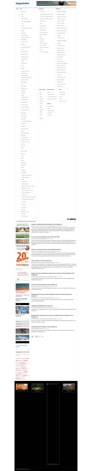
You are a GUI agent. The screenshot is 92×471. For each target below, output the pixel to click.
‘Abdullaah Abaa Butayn (61, 14)
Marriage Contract (24, 88)
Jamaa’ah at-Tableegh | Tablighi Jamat (46, 16)
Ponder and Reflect (43, 45)
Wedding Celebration (24, 99)
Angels (22, 16)
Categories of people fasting (26, 175)
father (17, 362)
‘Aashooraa (24, 201)
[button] (16, 319)
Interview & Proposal (24, 79)
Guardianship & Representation (26, 77)
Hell (22, 23)
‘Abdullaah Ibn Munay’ (60, 52)
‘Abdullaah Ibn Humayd (61, 50)
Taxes (22, 148)
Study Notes (50, 115)
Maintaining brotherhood (23, 273)
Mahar (22, 84)
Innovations (41, 98)
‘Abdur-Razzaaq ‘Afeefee (61, 18)
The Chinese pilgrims (22, 272)
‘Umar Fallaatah (59, 86)
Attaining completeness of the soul (41, 306)
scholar (20, 373)
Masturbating (42, 38)
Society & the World (24, 102)
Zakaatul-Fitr (24, 204)
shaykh (17, 375)
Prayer (41, 105)
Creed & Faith (23, 11)
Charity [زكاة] (23, 170)
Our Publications (62, 94)
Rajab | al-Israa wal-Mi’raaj (44, 47)
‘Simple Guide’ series (51, 110)
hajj (21, 362)
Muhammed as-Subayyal (61, 65)
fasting (25, 360)
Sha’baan (41, 49)
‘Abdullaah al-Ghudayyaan (61, 40)
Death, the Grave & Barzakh (26, 21)
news (21, 366)
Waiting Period (23, 164)
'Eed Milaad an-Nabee (35, 226)
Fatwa (47, 226)
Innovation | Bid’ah (43, 30)
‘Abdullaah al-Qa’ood (60, 48)
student (25, 375)
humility (23, 362)
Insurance (22, 146)
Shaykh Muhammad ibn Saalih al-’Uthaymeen (55, 226)
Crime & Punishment (24, 104)
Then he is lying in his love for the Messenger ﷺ (46, 249)
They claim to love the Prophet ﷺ (41, 260)
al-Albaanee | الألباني (51, 94)
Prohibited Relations (24, 97)
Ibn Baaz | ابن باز (50, 92)
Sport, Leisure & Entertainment (26, 121)
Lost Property (23, 112)
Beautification (23, 153)
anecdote (18, 358)
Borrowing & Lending (24, 128)
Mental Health (42, 41)
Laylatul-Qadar (24, 181)
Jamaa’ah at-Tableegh (43, 34)
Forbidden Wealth (24, 137)
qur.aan (18, 370)
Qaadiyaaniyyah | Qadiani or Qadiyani (46, 18)
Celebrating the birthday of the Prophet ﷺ (44, 327)
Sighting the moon (25, 194)
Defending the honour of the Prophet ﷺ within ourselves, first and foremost (51, 295)
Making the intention (25, 183)
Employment (23, 135)
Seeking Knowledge (24, 51)
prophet (27, 368)
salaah (26, 372)
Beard (41, 23)
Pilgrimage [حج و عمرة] (25, 211)
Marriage (22, 68)
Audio (60, 89)
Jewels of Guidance (50, 89)
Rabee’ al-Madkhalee (60, 79)
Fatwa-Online (27, 469)
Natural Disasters (24, 116)
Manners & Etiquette (24, 54)
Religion (41, 111)
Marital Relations (24, 86)
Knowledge (23, 44)
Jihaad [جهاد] (23, 209)
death (20, 360)
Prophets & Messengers (25, 37)
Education (22, 61)
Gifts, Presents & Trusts (25, 141)
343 (39, 336)
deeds (22, 360)
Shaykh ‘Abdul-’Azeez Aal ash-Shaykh (43, 286)
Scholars (60, 98)
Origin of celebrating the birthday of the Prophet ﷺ (46, 224)
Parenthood (23, 92)
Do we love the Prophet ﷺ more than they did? (45, 237)
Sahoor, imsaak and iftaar (26, 192)
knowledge (22, 364)
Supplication (42, 118)
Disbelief (22, 30)
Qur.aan (22, 49)
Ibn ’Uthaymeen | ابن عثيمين (52, 96)
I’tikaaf (23, 179)
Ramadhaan (42, 109)
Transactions (23, 126)
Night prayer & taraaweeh (26, 188)
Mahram (22, 160)
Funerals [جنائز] (23, 207)
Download (49, 103)
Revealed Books (24, 39)
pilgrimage (17, 368)
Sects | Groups (42, 11)
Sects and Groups (24, 41)
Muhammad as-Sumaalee (61, 67)
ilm (25, 362)
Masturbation (23, 90)
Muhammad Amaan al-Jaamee (62, 63)
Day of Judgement (25, 18)
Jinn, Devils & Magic (24, 35)
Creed (41, 92)
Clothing (22, 156)
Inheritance (23, 144)
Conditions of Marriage (25, 71)
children (24, 358)
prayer (23, 368)
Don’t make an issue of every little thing (26, 221)
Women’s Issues (24, 151)
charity (21, 358)
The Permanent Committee (61, 84)
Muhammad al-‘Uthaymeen (62, 72)
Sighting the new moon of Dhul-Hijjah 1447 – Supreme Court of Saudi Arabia (22, 299)
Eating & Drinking (24, 59)
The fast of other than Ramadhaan (28, 199)
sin (19, 375)
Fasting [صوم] (24, 172)
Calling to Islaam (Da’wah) (25, 47)
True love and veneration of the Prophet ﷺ (44, 284)
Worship (22, 167)
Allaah (22, 14)
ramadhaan (25, 370)
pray (20, 368)
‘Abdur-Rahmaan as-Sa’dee (61, 16)
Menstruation (23, 162)
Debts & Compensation (25, 133)
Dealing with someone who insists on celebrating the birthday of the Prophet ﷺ (52, 316)
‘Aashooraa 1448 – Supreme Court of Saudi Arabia (21, 292)
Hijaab (22, 158)
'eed (16, 358)
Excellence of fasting (25, 177)
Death (41, 94)
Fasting (41, 96)
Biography (59, 35)
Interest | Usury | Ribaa (43, 32)
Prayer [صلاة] (23, 213)
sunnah (28, 375)
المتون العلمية (18, 342)
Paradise (23, 25)
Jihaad (41, 36)
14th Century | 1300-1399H (61, 11)
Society (22, 65)
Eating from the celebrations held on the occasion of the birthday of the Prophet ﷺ (52, 274)
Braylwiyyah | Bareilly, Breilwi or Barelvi (46, 14)
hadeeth (19, 362)
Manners (41, 103)
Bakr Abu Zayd (59, 59)
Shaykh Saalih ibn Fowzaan (46, 251)
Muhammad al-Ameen (60, 25)
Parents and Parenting (43, 43)
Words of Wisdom (42, 89)
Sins (40, 116)
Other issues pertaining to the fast (27, 190)
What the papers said (61, 37)
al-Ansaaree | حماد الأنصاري (52, 98)
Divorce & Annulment (24, 75)
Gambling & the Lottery (25, 139)
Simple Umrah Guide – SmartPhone (20, 315)
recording (19, 372)
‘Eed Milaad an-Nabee (25, 109)
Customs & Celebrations (42, 226)
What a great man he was (23, 275)
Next (42, 336)
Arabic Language (62, 92)
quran (21, 370)
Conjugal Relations (24, 73)
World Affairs (23, 123)
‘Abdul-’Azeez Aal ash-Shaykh (62, 30)
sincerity (21, 375)
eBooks (49, 108)
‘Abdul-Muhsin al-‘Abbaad (61, 54)
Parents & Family (24, 63)
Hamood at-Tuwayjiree (61, 23)
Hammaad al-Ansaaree (61, 61)
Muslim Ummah (23, 114)
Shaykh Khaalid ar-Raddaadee (41, 307)
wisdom (18, 379)
